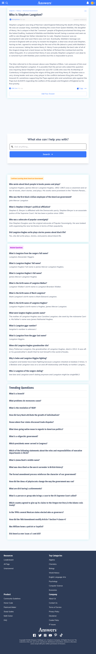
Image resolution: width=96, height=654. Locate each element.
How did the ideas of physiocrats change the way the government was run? (41, 481)
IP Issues (52, 625)
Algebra (52, 560)
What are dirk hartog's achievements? (25, 488)
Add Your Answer (48, 94)
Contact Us (53, 603)
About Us (52, 599)
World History (54, 573)
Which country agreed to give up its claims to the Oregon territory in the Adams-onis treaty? (46, 504)
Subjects (12, 11)
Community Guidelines (12, 599)
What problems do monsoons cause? (25, 400)
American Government (30, 11)
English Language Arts (57, 577)
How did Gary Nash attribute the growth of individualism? (34, 415)
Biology (51, 568)
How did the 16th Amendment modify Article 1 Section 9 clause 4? (37, 519)
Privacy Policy (54, 612)
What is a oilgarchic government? (23, 436)
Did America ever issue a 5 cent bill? (25, 533)
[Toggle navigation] (3, 3)
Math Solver (8, 616)
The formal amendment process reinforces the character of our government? (42, 474)
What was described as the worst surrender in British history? (36, 467)
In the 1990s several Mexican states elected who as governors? (36, 512)
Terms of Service (55, 607)
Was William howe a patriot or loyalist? (26, 526)
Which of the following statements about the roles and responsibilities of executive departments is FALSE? (45, 451)
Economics (53, 590)
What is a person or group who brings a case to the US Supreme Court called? (43, 495)
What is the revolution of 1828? (22, 408)
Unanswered (8, 568)
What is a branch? (16, 393)
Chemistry (53, 564)
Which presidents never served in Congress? (28, 443)
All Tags (7, 564)
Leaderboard (8, 560)
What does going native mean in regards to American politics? (36, 429)
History (18, 11)
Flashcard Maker (10, 607)
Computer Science (56, 586)
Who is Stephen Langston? (25, 14)
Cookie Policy (54, 620)
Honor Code (8, 603)
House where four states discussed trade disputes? (31, 422)
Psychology (53, 581)
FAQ (5, 620)
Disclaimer (53, 616)
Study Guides (9, 612)
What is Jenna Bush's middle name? (24, 460)
